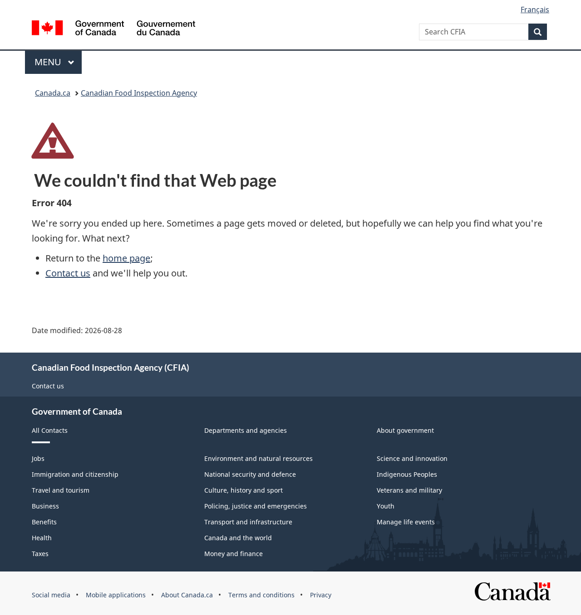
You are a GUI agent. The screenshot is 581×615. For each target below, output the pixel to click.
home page (126, 258)
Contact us (67, 273)
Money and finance (233, 553)
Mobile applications (116, 595)
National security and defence (250, 474)
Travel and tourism (60, 490)
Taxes (40, 553)
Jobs (38, 458)
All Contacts (50, 430)
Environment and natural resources (258, 458)
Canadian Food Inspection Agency (139, 93)
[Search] (537, 32)
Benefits (44, 522)
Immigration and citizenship (75, 474)
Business (45, 506)
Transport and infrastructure (248, 522)
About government (405, 430)
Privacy (320, 595)
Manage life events (406, 522)
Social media (51, 595)
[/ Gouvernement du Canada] (113, 29)
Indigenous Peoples (407, 474)
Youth (385, 506)
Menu (49, 62)
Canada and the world (238, 537)
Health (42, 537)
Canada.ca (52, 93)
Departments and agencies (245, 430)
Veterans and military (409, 490)
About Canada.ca (187, 595)
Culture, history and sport (243, 490)
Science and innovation (412, 458)
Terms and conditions (261, 595)
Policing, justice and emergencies (255, 506)
